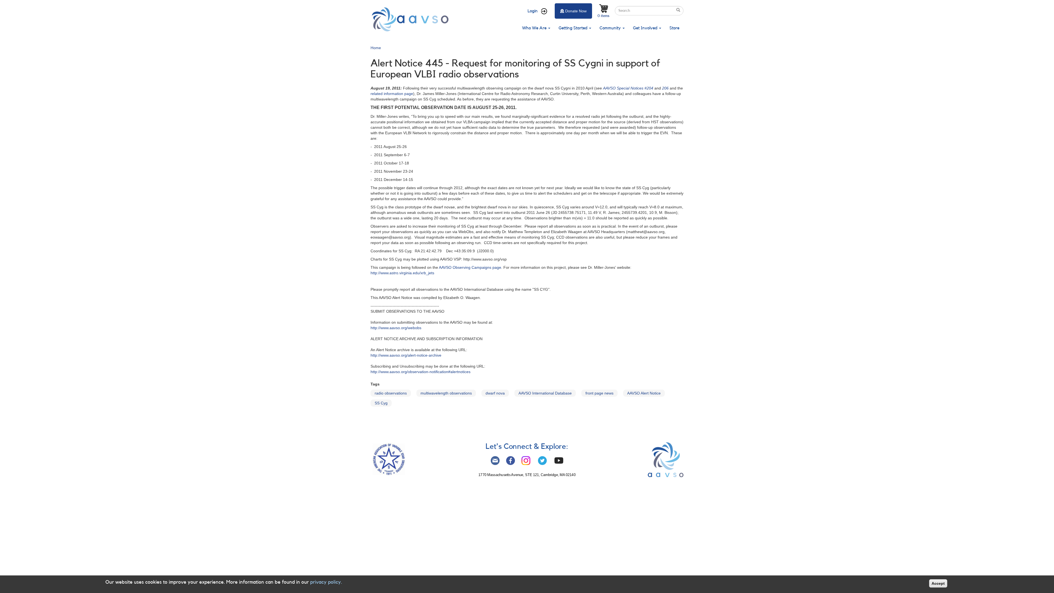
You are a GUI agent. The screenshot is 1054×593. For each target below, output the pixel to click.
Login (533, 11)
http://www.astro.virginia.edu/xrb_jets (402, 273)
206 (665, 88)
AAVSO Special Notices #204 (628, 88)
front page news (599, 393)
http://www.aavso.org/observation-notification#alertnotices (420, 372)
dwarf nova (495, 393)
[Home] (412, 19)
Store (674, 28)
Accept (938, 583)
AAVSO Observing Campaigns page (470, 267)
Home (376, 48)
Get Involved (645, 28)
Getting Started (573, 28)
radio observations (391, 393)
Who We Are (535, 28)
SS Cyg (381, 403)
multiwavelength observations (446, 393)
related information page (392, 93)
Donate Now (576, 11)
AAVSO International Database (545, 393)
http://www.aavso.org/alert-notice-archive (406, 355)
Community (610, 28)
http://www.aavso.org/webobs (396, 328)
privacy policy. (326, 582)
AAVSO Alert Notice (644, 393)
